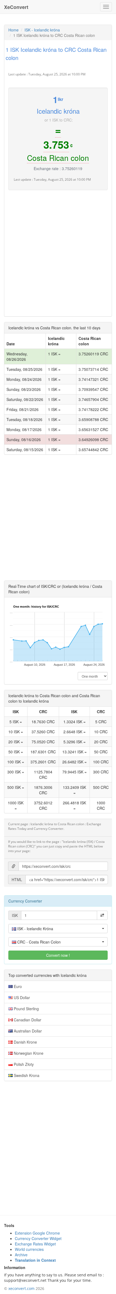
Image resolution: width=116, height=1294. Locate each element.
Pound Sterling (26, 1008)
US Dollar (21, 997)
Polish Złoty (23, 1064)
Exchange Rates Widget (35, 1244)
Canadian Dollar (27, 1019)
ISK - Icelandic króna (42, 30)
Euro (17, 986)
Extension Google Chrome (37, 1233)
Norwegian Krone (28, 1053)
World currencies (29, 1249)
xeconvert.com (21, 1288)
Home (13, 30)
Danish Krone (25, 1042)
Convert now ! (58, 955)
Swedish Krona (26, 1075)
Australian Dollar (27, 1031)
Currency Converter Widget (38, 1238)
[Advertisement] (58, 254)
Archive (21, 1254)
